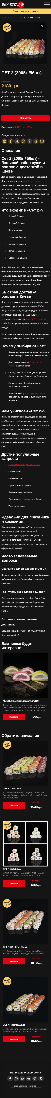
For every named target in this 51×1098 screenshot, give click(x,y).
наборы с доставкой (35, 393)
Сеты (29, 127)
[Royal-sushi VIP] (12, 3)
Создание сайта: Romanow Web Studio (25, 1088)
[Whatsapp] (23, 141)
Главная (5, 17)
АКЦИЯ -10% (19, 127)
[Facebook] (10, 1078)
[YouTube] (22, 1078)
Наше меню (16, 17)
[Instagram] (16, 1078)
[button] (42, 26)
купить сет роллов (32, 181)
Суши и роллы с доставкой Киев (24, 464)
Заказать (25, 118)
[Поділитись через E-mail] (42, 141)
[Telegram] (36, 141)
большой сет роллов (36, 319)
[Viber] (29, 141)
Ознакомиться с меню (26, 11)
